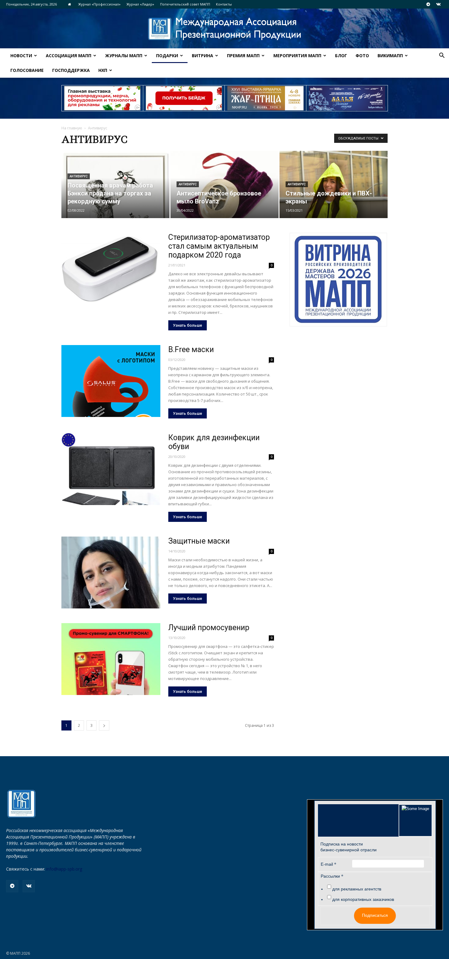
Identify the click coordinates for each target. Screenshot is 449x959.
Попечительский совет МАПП (185, 4)
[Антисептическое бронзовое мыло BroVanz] (224, 184)
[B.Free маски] (110, 381)
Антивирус (79, 176)
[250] (265, 98)
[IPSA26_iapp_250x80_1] (102, 98)
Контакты (224, 4)
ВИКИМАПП (390, 55)
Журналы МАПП (123, 55)
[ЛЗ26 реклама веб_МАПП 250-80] (347, 98)
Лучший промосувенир (208, 627)
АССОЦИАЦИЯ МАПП (68, 55)
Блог (341, 55)
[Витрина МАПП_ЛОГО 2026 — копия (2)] (338, 279)
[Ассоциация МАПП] (224, 29)
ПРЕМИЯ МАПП (243, 55)
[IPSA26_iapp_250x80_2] (184, 98)
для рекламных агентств (356, 889)
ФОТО (362, 55)
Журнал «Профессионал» (99, 4)
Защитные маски (199, 541)
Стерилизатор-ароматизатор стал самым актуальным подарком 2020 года (219, 246)
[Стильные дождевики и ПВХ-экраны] (333, 184)
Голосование (27, 70)
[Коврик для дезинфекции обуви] (110, 469)
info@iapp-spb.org (64, 869)
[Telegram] (428, 4)
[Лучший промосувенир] (110, 659)
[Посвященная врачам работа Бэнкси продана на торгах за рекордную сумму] (115, 184)
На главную (71, 128)
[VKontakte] (438, 4)
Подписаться (375, 915)
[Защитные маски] (110, 572)
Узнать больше (187, 325)
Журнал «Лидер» (140, 4)
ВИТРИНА (202, 55)
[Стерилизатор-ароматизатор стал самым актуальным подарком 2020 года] (110, 269)
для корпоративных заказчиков (363, 899)
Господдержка (71, 70)
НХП (102, 70)
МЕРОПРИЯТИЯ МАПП (297, 55)
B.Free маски (191, 349)
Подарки (167, 55)
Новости (21, 55)
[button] (441, 56)
